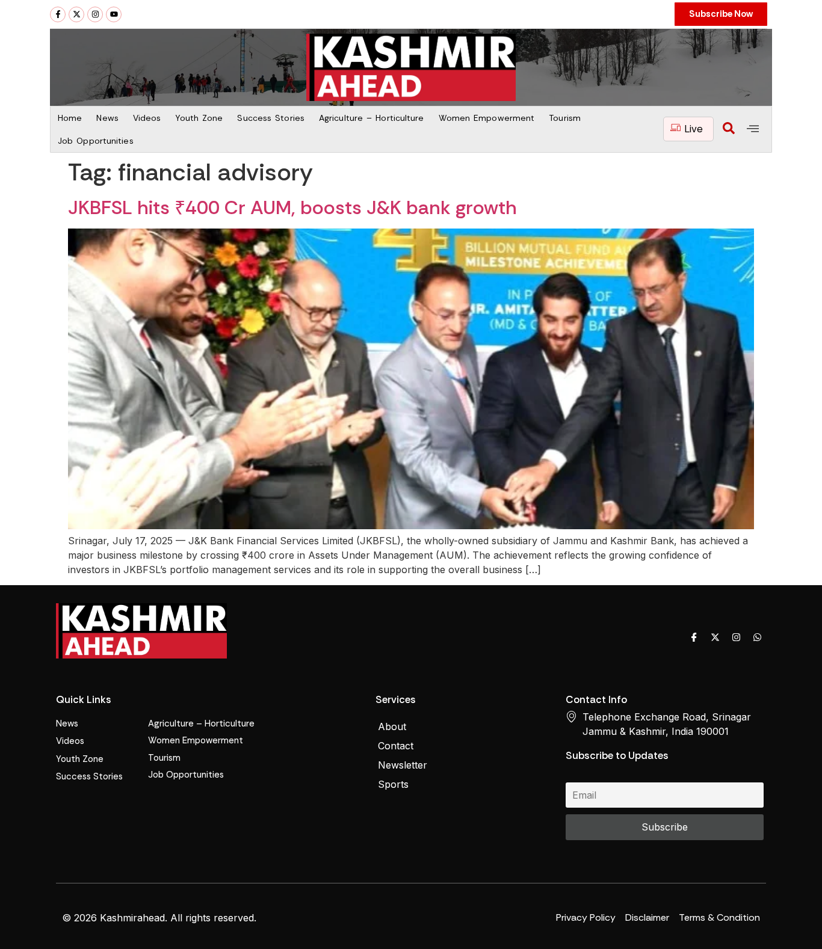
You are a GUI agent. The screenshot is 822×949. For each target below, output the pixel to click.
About (392, 726)
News (107, 117)
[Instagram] (95, 14)
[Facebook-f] (58, 14)
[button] (729, 129)
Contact (395, 746)
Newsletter (402, 765)
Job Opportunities (96, 140)
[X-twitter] (76, 14)
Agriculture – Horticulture (371, 117)
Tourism (565, 117)
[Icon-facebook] (694, 637)
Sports (393, 784)
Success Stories (270, 117)
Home (70, 117)
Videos (147, 117)
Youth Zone (199, 117)
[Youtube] (114, 14)
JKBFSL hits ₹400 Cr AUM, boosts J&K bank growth (292, 207)
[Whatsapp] (757, 637)
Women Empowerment (487, 117)
